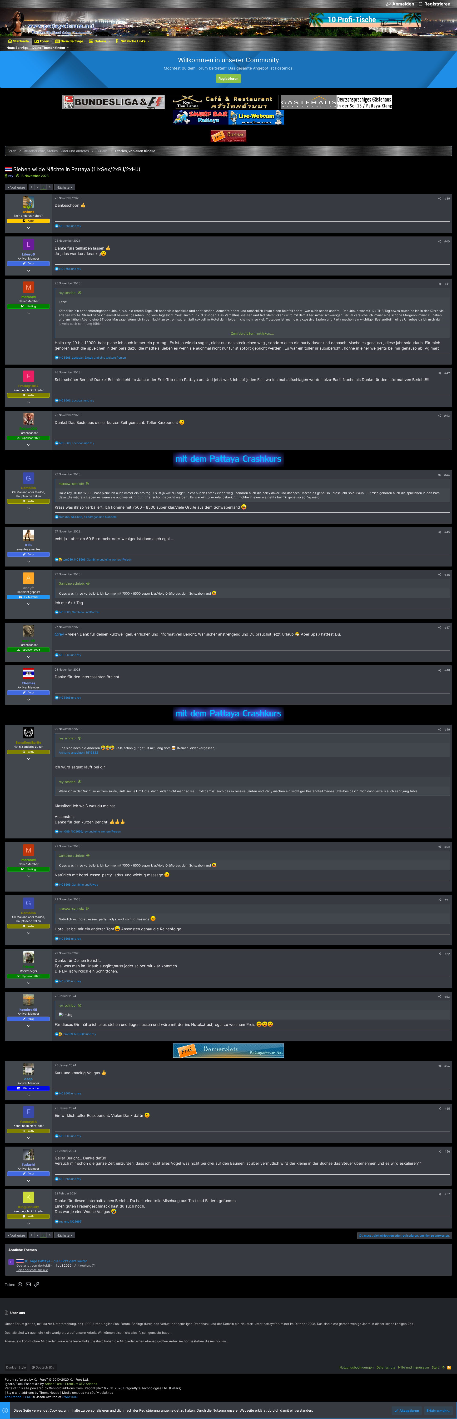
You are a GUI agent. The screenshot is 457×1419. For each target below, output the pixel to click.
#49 (447, 729)
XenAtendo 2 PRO (18, 1397)
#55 (447, 1108)
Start (435, 1367)
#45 (447, 532)
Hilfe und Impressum (413, 1367)
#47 (447, 627)
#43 (447, 415)
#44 (447, 475)
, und (76, 400)
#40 (447, 241)
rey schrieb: (67, 293)
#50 (447, 847)
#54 (447, 1066)
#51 (447, 900)
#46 (447, 575)
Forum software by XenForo (47, 1379)
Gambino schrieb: (72, 583)
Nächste (63, 187)
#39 (447, 198)
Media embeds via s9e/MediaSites (87, 1392)
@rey (59, 634)
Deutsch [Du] (45, 1367)
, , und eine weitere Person (92, 357)
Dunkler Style (16, 1367)
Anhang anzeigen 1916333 (78, 752)
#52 (447, 954)
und (70, 226)
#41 (447, 284)
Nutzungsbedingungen (356, 1367)
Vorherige (17, 187)
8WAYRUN (70, 1397)
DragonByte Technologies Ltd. (145, 1388)
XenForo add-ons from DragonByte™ (76, 1388)
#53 (447, 996)
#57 (447, 1194)
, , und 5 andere (88, 517)
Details (175, 1388)
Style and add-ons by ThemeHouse (33, 1392)
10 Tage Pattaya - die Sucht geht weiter (56, 1261)
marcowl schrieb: (71, 484)
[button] (109, 41)
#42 (447, 373)
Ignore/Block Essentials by (51, 1384)
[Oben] (443, 1367)
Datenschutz (386, 1367)
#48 (447, 670)
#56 (447, 1151)
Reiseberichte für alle (32, 1270)
